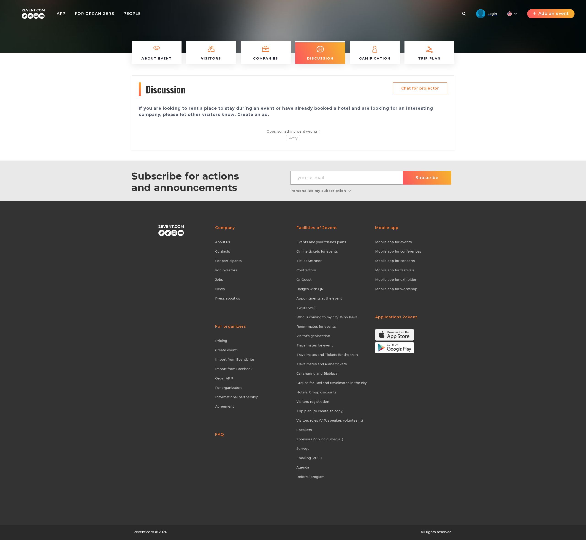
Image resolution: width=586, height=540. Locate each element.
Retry (293, 138)
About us (222, 242)
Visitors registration (312, 402)
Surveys (302, 449)
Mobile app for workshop (396, 289)
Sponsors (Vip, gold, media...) (319, 439)
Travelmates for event (314, 345)
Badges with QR (309, 289)
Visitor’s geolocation (313, 336)
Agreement (224, 406)
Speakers (304, 430)
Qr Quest (304, 280)
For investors (226, 270)
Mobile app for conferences (398, 251)
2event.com (144, 532)
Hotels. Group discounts (316, 392)
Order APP (224, 378)
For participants (228, 261)
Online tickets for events (317, 251)
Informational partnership (236, 397)
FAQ (219, 434)
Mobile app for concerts (395, 261)
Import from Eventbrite (234, 359)
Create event (226, 350)
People (132, 13)
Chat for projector (420, 88)
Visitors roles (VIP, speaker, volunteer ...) (329, 420)
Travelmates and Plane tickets (321, 364)
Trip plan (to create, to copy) (319, 411)
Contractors (306, 270)
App (61, 13)
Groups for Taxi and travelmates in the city (331, 383)
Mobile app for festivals (394, 270)
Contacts (222, 251)
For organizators (228, 388)
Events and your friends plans (321, 242)
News (220, 289)
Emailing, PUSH (309, 458)
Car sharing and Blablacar (317, 373)
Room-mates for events (316, 327)
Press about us (227, 298)
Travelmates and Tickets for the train (327, 355)
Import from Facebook (233, 369)
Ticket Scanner (309, 261)
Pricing (221, 341)
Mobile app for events (393, 242)
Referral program (310, 477)
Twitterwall (305, 308)
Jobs (219, 280)
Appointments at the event (319, 298)
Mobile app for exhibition (396, 280)
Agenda (302, 467)
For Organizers (94, 13)
